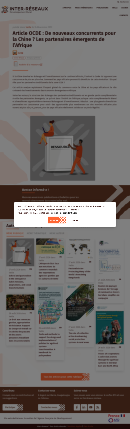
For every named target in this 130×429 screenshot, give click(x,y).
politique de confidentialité (64, 213)
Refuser (74, 220)
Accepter (54, 220)
